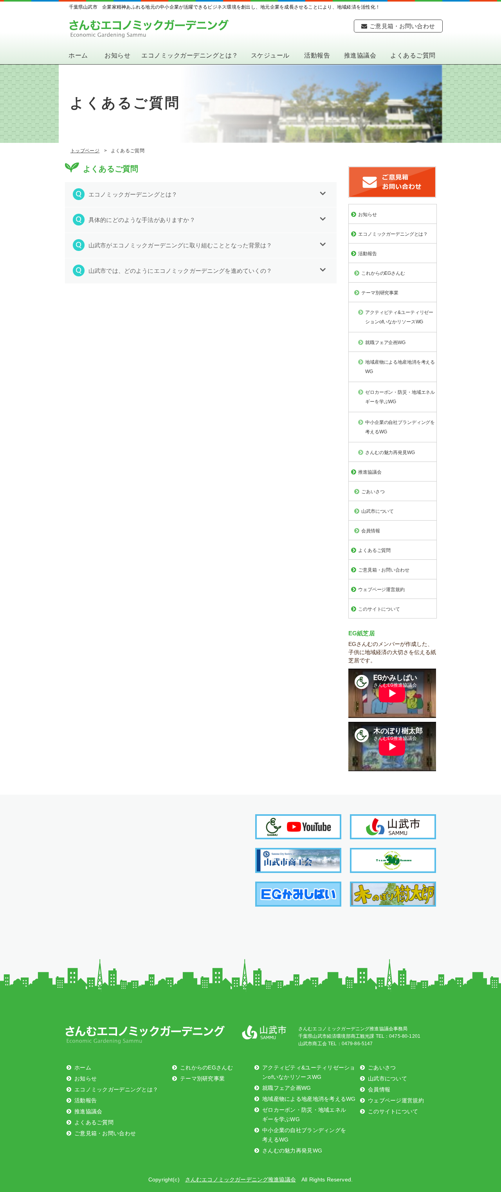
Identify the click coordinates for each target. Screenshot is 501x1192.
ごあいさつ (372, 491)
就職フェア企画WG (385, 342)
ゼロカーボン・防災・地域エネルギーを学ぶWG (400, 397)
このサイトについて (379, 609)
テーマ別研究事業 (379, 293)
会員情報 (370, 531)
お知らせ (117, 55)
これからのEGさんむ (383, 273)
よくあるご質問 (412, 55)
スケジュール (270, 55)
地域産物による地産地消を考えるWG (400, 366)
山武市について (377, 511)
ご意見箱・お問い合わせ (402, 26)
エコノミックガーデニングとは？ (189, 55)
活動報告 (317, 55)
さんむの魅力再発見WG (390, 452)
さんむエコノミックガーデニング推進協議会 (149, 28)
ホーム (78, 55)
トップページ (84, 150)
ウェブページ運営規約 (381, 589)
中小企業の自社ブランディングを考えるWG (400, 427)
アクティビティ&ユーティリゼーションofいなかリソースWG (399, 317)
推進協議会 (360, 55)
